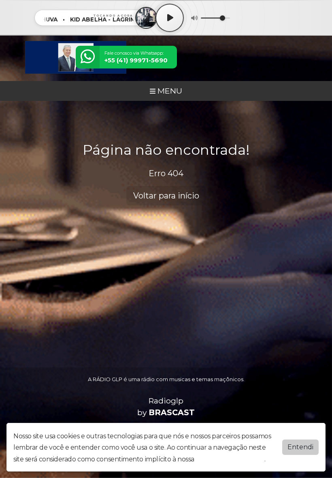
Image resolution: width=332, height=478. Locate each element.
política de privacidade (230, 459)
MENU (168, 91)
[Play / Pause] (169, 18)
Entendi (300, 447)
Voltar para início (166, 196)
